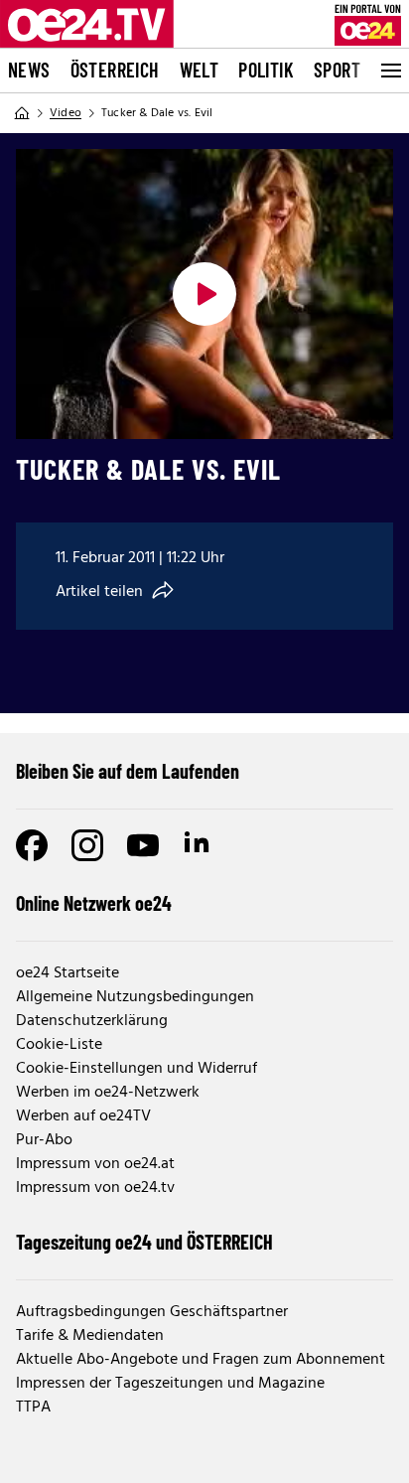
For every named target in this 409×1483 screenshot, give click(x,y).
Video (65, 113)
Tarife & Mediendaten (90, 1336)
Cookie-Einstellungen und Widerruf (136, 1069)
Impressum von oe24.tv (95, 1188)
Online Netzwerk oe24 (94, 903)
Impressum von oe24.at (95, 1164)
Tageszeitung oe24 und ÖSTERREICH (144, 1242)
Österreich (115, 69)
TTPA (33, 1407)
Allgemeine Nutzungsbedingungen (135, 997)
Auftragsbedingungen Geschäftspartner (152, 1312)
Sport (337, 69)
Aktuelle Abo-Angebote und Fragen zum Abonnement (200, 1360)
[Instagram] (87, 845)
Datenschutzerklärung (92, 1021)
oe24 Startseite (67, 973)
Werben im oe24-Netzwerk (108, 1093)
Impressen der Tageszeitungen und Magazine (170, 1384)
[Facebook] (32, 845)
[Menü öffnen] (389, 70)
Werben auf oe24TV (83, 1116)
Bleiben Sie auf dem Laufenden (127, 771)
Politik (266, 69)
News (29, 69)
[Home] (22, 113)
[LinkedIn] (198, 845)
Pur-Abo (44, 1140)
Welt (199, 69)
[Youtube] (143, 845)
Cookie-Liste (59, 1045)
